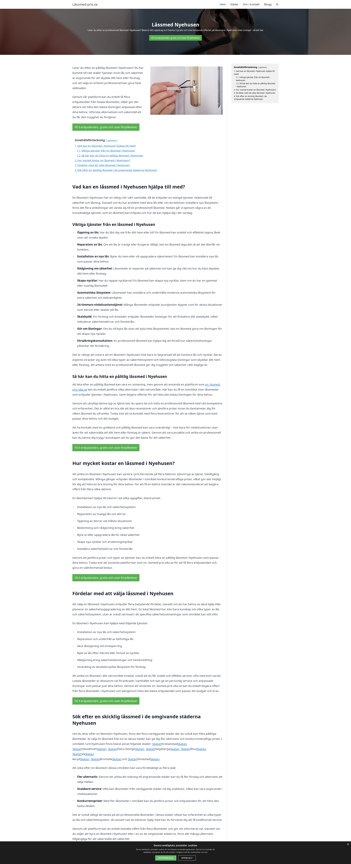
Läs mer (204, 852)
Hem (223, 4)
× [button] (348, 844)
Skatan (156, 744)
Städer (234, 4)
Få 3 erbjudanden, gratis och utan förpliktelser (175, 37)
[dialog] (175, 852)
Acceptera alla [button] (165, 858)
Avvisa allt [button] (187, 858)
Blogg (267, 4)
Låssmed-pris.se (85, 4)
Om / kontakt (251, 4)
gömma (111, 140)
